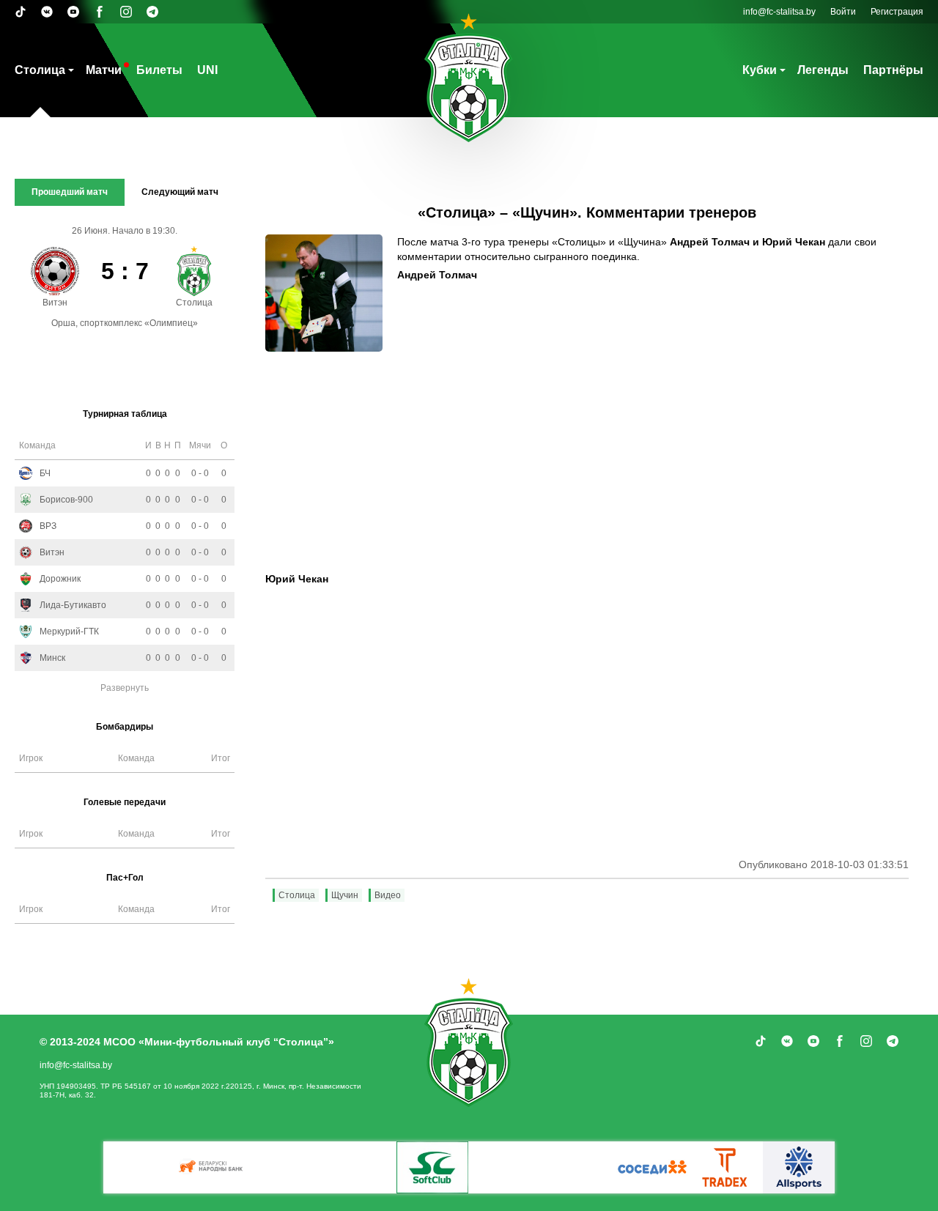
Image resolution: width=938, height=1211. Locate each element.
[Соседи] (652, 1167)
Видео (387, 895)
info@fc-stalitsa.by (779, 12)
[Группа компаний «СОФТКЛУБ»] (432, 1167)
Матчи (104, 70)
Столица (40, 70)
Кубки (759, 70)
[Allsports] (799, 1167)
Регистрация (897, 12)
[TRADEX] (725, 1167)
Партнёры (893, 70)
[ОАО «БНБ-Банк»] (212, 1167)
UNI (207, 70)
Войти (843, 12)
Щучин (344, 895)
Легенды (823, 70)
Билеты (159, 70)
